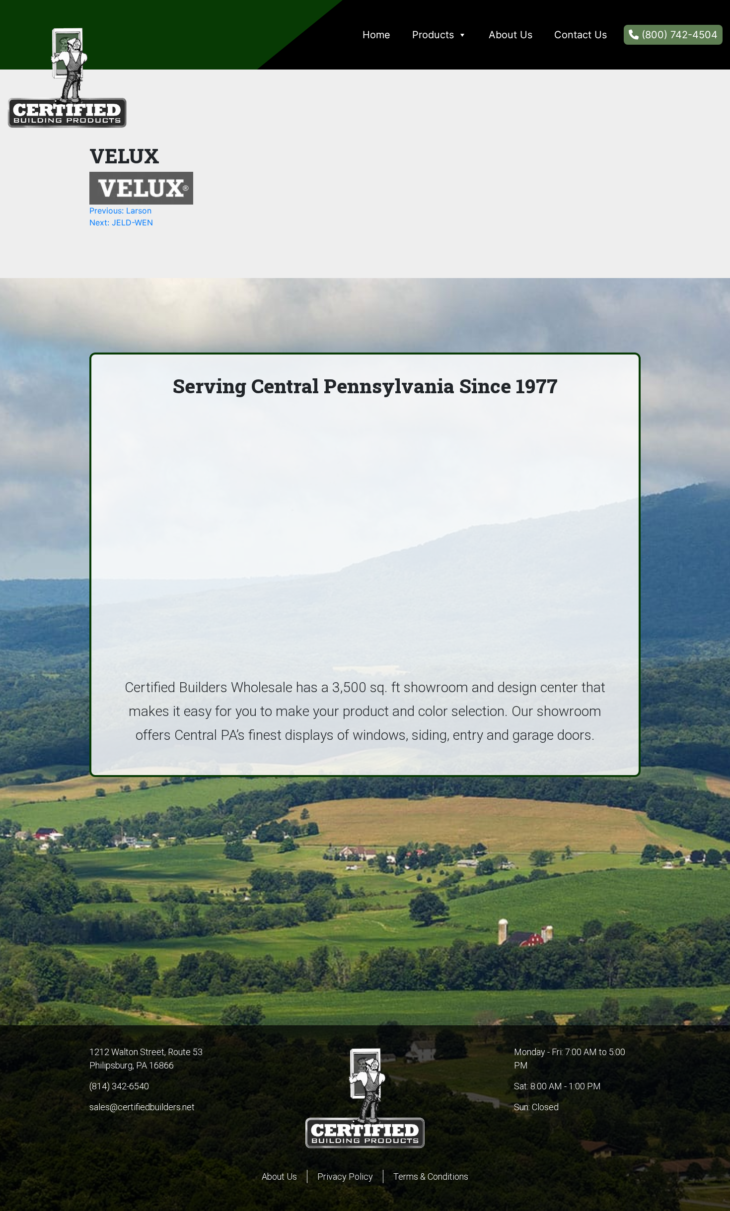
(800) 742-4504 (680, 35)
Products (433, 35)
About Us (510, 35)
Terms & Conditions (430, 1176)
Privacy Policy (345, 1176)
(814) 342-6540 (119, 1086)
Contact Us (580, 35)
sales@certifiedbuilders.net (142, 1107)
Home (376, 35)
